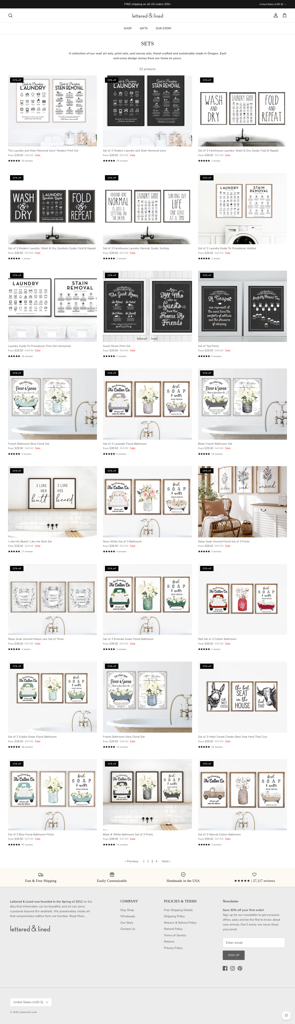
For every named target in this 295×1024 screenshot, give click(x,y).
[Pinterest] (240, 968)
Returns (169, 942)
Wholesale (127, 916)
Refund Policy (173, 929)
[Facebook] (225, 968)
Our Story (126, 923)
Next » (166, 861)
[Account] (275, 15)
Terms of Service (175, 935)
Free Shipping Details (178, 910)
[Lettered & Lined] (147, 15)
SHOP (128, 28)
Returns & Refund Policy (180, 923)
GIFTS (144, 28)
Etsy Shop (127, 910)
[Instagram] (232, 968)
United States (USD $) (271, 4)
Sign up (233, 955)
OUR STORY (163, 28)
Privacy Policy (173, 948)
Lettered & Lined (28, 1012)
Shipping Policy (174, 916)
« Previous (131, 861)
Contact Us (127, 929)
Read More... (77, 916)
